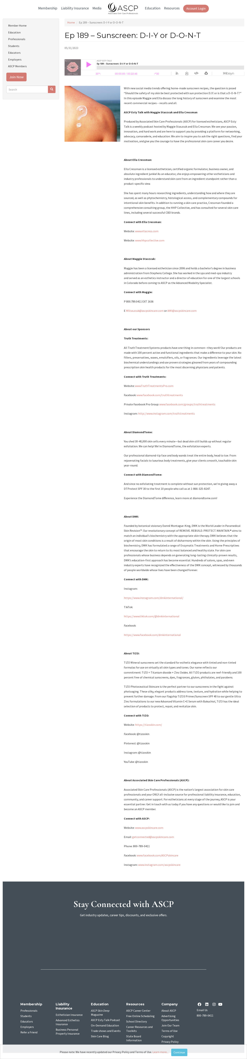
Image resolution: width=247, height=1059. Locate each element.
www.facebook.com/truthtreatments (160, 395)
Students (13, 46)
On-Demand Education (105, 1026)
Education (14, 32)
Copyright (167, 1036)
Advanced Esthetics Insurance (68, 1022)
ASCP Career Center (138, 1011)
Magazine (100, 1013)
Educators (14, 52)
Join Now (16, 77)
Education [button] (152, 8)
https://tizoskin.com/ (148, 724)
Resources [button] (172, 8)
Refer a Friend (28, 1032)
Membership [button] (47, 8)
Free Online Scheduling (140, 1016)
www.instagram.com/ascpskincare (159, 865)
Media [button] (96, 8)
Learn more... (160, 1052)
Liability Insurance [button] (75, 8)
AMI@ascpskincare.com (182, 310)
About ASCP (168, 1011)
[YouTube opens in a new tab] (221, 1004)
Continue (179, 1052)
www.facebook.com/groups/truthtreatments (187, 404)
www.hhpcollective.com (149, 240)
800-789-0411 (205, 1016)
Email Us (202, 1010)
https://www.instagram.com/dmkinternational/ (153, 598)
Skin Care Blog (100, 1036)
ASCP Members (17, 66)
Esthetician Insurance (69, 1015)
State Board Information (134, 1038)
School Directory (136, 1022)
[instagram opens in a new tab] (214, 1004)
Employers (15, 59)
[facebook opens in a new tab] (200, 1004)
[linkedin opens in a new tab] (207, 1004)
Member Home (17, 25)
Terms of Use (169, 1031)
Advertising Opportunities (170, 1018)
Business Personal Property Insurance (68, 1032)
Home (71, 22)
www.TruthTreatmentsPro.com (154, 386)
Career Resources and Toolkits (139, 1029)
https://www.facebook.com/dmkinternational (152, 635)
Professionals (16, 39)
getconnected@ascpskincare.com (153, 837)
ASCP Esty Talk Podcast (105, 1020)
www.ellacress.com (146, 231)
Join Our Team (170, 1026)
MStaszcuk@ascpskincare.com (145, 310)
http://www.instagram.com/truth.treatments (166, 413)
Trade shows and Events (106, 1031)
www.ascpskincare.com (149, 827)
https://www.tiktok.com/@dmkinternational (151, 616)
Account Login (196, 8)
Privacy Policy (169, 1042)
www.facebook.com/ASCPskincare (157, 855)
